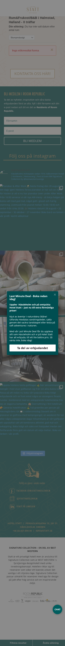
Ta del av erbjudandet (32, 348)
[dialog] (32, 323)
